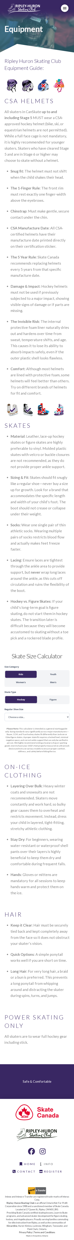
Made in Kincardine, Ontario (37, 1236)
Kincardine (12, 1225)
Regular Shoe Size (13, 709)
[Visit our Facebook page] (31, 1151)
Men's (53, 682)
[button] (64, 8)
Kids (21, 674)
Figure (53, 699)
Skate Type (10, 692)
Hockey (21, 699)
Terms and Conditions (44, 1232)
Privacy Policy (25, 1232)
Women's (21, 682)
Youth (53, 674)
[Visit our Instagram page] (42, 1151)
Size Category (11, 666)
